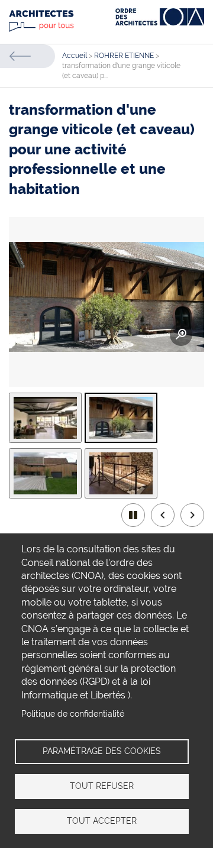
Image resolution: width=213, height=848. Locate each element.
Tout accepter (102, 821)
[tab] (45, 418)
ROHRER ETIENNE (124, 55)
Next (192, 515)
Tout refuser (102, 786)
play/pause (133, 515)
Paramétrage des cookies (102, 751)
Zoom (181, 334)
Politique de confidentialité (72, 713)
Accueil (74, 55)
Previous (163, 515)
